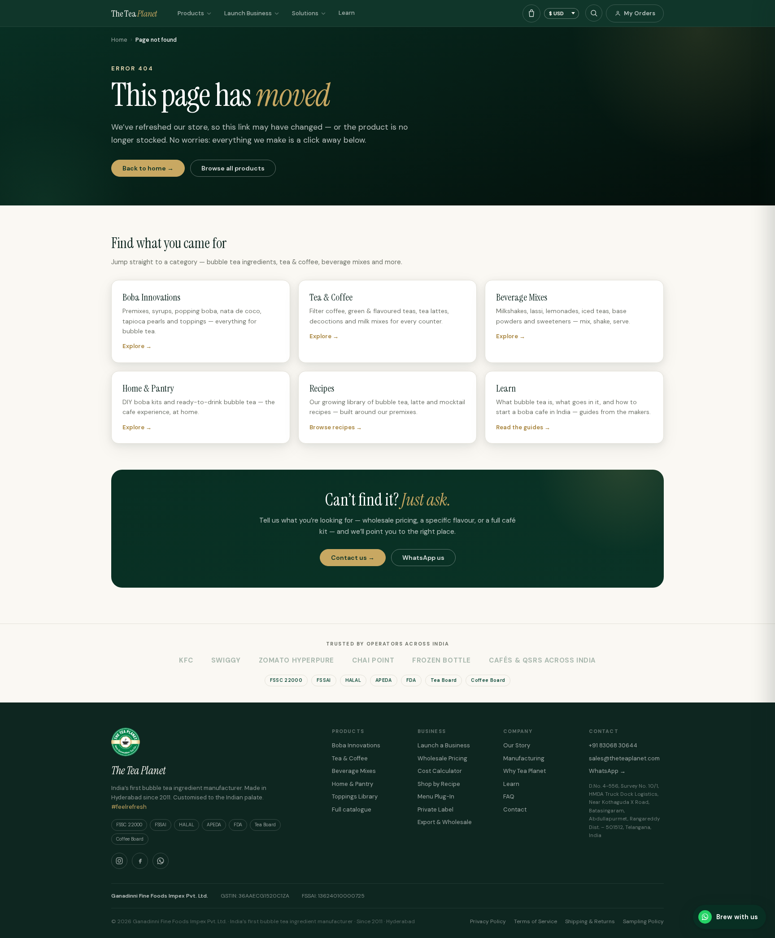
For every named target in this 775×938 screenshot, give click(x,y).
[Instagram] (119, 861)
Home (119, 40)
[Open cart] (531, 13)
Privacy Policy (488, 921)
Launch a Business (444, 745)
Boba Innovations (356, 745)
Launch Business (248, 13)
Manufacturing (523, 758)
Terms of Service (535, 921)
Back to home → (148, 168)
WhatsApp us (423, 558)
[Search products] (593, 13)
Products (191, 13)
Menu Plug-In (436, 796)
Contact (515, 809)
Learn (347, 13)
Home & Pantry (352, 784)
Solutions (305, 13)
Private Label (435, 809)
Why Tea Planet (524, 771)
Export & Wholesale (445, 822)
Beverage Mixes (354, 771)
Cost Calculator (440, 771)
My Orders (639, 13)
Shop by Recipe (439, 784)
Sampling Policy (643, 921)
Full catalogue (351, 809)
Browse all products (233, 168)
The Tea (134, 13)
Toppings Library (355, 796)
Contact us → (352, 558)
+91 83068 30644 (613, 745)
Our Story (516, 745)
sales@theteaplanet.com (624, 758)
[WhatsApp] (160, 861)
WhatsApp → (607, 771)
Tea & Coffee (350, 758)
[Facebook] (140, 861)
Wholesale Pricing (442, 758)
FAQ (508, 796)
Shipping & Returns (590, 921)
